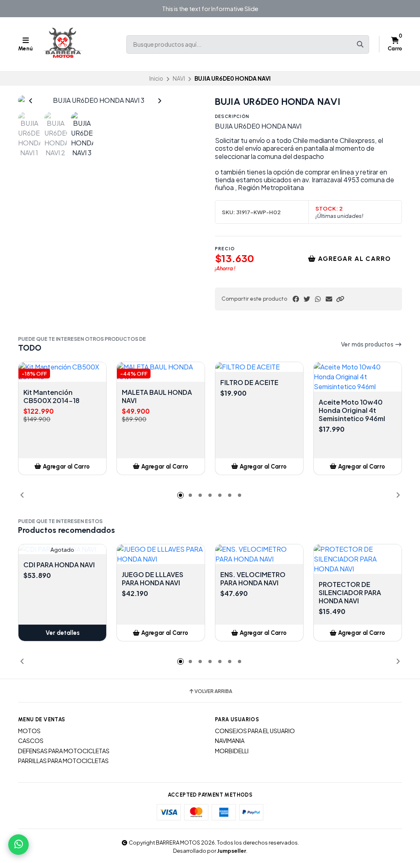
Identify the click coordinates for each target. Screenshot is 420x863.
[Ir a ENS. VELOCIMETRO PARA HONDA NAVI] (259, 554)
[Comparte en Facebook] (296, 299)
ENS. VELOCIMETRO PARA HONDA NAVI (252, 579)
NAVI (179, 78)
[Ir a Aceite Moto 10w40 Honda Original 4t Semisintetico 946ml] (358, 377)
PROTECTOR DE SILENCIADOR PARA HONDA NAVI (350, 592)
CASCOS (30, 740)
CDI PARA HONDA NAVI (59, 565)
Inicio (156, 78)
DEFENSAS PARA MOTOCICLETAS (64, 751)
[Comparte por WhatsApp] (318, 299)
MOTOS (29, 731)
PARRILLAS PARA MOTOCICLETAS (63, 760)
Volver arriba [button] (213, 691)
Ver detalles (63, 632)
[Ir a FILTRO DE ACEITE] (259, 367)
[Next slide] (159, 101)
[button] (340, 299)
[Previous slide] (31, 101)
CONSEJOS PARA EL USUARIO (255, 731)
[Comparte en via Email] (329, 299)
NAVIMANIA (229, 740)
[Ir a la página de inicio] (63, 44)
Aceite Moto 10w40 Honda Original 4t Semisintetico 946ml (352, 410)
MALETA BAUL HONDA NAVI (157, 396)
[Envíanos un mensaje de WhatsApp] (18, 844)
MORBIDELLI (232, 751)
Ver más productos (368, 344)
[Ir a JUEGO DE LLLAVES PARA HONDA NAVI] (161, 554)
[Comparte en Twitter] (307, 299)
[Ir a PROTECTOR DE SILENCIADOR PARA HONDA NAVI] (358, 559)
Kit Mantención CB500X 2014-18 (51, 396)
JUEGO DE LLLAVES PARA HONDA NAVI (152, 579)
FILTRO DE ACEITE (249, 382)
